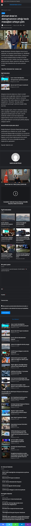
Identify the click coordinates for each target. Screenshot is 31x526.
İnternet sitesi (4, 300)
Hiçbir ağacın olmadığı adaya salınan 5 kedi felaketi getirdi (19, 365)
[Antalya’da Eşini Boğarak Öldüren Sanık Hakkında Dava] (23, 248)
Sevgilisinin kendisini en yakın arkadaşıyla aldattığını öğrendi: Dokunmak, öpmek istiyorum (20, 455)
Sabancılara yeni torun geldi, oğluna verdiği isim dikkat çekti (19, 358)
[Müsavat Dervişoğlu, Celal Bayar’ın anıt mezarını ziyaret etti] (8, 248)
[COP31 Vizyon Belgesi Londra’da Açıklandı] (8, 232)
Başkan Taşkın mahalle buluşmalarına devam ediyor (19, 411)
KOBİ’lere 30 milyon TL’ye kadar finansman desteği (19, 372)
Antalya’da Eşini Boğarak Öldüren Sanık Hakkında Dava (23, 255)
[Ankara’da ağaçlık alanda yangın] (23, 217)
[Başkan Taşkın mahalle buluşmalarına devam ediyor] (6, 413)
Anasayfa (4, 10)
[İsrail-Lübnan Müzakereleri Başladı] (8, 217)
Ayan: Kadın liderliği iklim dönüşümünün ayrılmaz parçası (19, 325)
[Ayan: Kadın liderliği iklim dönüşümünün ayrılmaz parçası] (5, 79)
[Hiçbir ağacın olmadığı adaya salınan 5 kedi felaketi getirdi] (6, 367)
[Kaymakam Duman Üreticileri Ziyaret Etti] (6, 426)
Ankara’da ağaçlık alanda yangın (21, 223)
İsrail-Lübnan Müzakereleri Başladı (12, 1)
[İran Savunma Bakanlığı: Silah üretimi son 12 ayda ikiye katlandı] (23, 232)
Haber (9, 10)
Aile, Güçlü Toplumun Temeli (18, 417)
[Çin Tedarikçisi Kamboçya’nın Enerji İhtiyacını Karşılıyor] (6, 399)
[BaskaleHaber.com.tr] (15, 4)
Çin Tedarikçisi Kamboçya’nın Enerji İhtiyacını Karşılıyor (19, 398)
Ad (2, 289)
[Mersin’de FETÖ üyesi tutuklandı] (5, 87)
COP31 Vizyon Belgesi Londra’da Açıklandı (7, 238)
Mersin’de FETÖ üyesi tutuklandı (19, 85)
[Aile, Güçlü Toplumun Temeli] (6, 419)
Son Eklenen (15, 319)
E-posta (3, 294)
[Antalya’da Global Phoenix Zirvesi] (6, 449)
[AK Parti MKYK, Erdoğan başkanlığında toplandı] (6, 442)
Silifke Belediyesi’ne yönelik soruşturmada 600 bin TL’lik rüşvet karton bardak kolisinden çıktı (20, 433)
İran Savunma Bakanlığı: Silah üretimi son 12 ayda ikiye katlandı (23, 239)
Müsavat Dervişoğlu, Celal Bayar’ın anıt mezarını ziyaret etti (6, 255)
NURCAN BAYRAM (7, 25)
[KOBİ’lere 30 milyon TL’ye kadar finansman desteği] (6, 373)
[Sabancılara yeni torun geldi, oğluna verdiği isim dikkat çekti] (6, 360)
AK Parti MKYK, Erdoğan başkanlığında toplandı (17, 440)
